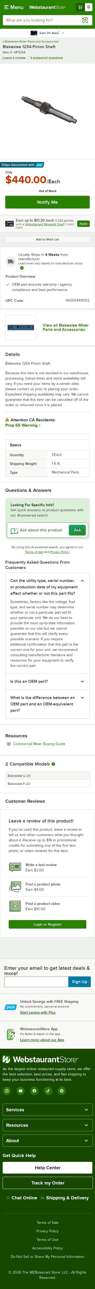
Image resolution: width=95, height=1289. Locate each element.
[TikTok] (48, 1091)
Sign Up (79, 981)
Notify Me (47, 202)
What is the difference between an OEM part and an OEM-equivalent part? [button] (42, 704)
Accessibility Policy (47, 1248)
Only (8, 172)
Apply (84, 224)
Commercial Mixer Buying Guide (51, 744)
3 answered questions (46, 58)
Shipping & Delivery (67, 1197)
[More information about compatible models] (53, 764)
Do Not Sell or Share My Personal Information (47, 1257)
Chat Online (24, 1197)
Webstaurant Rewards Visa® (45, 224)
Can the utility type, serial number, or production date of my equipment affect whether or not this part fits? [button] (44, 587)
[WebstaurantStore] (47, 1059)
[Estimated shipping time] (22, 267)
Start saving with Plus (38, 1012)
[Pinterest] (62, 1091)
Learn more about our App (42, 1040)
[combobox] (47, 20)
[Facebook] (34, 1091)
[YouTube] (20, 1091)
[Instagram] (7, 1091)
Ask (77, 530)
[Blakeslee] (20, 327)
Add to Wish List (47, 239)
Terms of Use (34, 552)
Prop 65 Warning (21, 425)
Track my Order (47, 1183)
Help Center (47, 1167)
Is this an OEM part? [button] (29, 681)
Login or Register (48, 924)
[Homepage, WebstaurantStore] (47, 7)
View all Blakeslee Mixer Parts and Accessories (66, 327)
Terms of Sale (48, 1223)
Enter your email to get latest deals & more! (47, 970)
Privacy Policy (59, 552)
